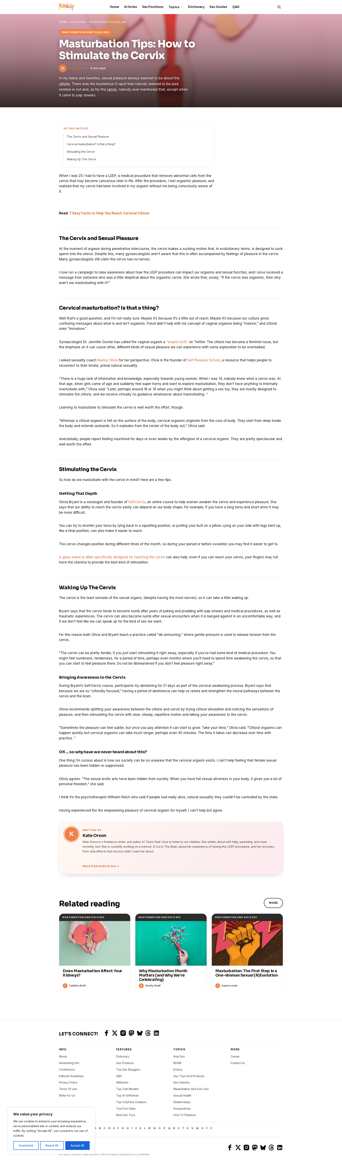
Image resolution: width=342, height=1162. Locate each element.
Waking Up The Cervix (81, 159)
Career (235, 1056)
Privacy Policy (68, 1082)
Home (114, 7)
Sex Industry (181, 1082)
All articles (78, 21)
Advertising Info (69, 1063)
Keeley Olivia (107, 360)
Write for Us (67, 1095)
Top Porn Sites (126, 1108)
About (63, 1056)
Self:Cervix (136, 502)
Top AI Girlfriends (127, 1095)
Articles (130, 7)
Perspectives (182, 1108)
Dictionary (196, 7)
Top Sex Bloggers (128, 1069)
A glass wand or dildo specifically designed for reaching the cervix (112, 557)
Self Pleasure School (203, 360)
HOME (63, 21)
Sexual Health (182, 1095)
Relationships (182, 1102)
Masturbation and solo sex (107, 21)
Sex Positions (152, 7)
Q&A (235, 7)
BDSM (177, 1063)
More (273, 903)
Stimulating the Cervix (81, 151)
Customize (26, 1145)
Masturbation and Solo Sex (191, 1089)
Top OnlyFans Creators (131, 1102)
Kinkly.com (66, 1147)
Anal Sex (179, 1056)
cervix (112, 89)
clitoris (64, 84)
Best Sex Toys (125, 1115)
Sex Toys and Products (188, 1076)
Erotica (177, 1069)
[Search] (279, 7)
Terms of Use (68, 1089)
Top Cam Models (127, 1089)
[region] (51, 1131)
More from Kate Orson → (101, 866)
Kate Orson (77, 68)
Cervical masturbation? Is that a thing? (91, 144)
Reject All (52, 1145)
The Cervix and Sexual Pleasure (88, 136)
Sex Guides (218, 7)
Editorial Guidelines (71, 1076)
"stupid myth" (177, 342)
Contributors (67, 1069)
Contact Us (238, 1063)
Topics (174, 7)
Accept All (77, 1145)
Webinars (122, 1082)
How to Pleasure (184, 1115)
